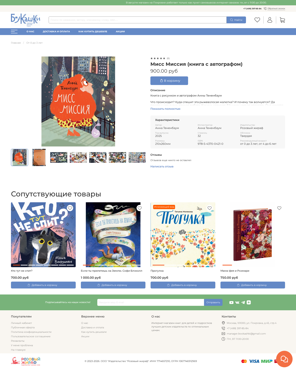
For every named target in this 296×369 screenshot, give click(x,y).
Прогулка (157, 270)
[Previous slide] (15, 101)
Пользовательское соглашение (31, 336)
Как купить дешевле (92, 31)
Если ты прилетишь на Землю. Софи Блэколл (111, 270)
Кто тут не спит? (22, 270)
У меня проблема (22, 345)
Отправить (213, 302)
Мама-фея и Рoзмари (234, 270)
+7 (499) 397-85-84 (252, 8)
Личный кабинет (21, 323)
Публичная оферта (23, 327)
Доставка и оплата (56, 31)
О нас (30, 31)
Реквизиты (17, 340)
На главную (18, 349)
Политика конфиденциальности (31, 331)
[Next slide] (140, 101)
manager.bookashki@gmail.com (246, 333)
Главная (16, 42)
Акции (120, 31)
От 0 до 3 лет (34, 42)
